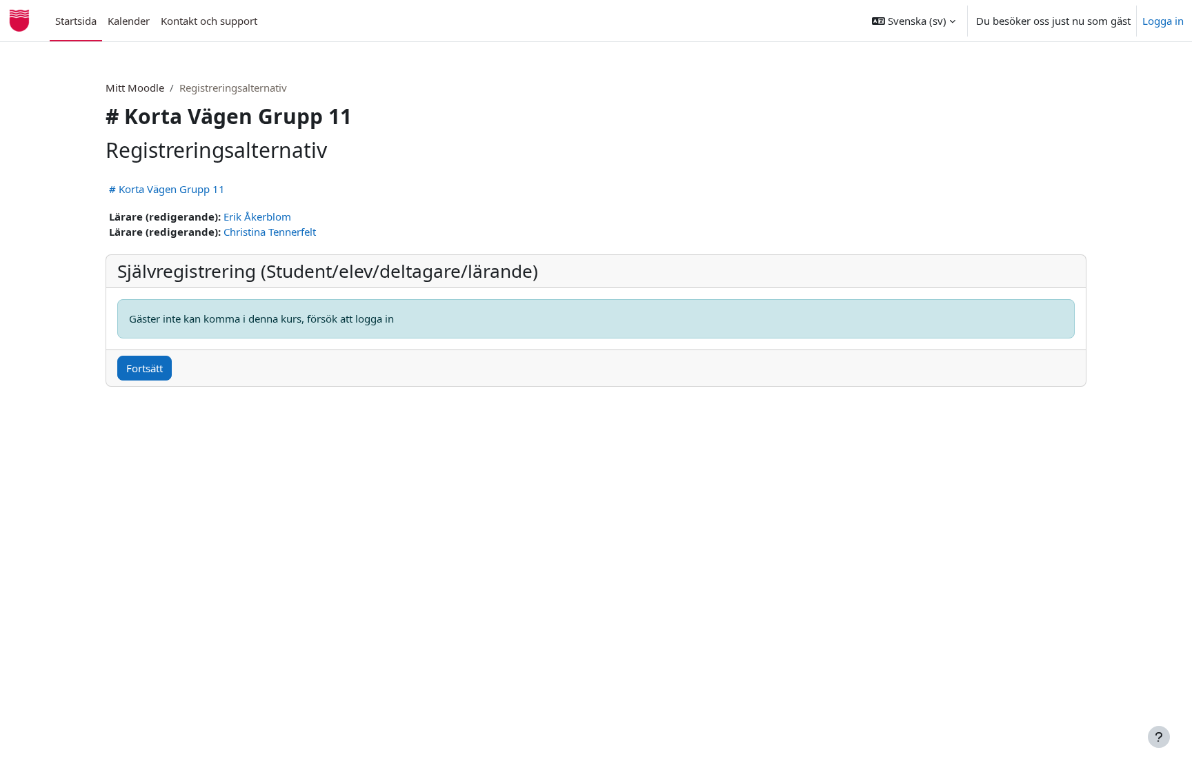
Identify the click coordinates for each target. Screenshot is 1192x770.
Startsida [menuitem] (76, 21)
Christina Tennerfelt (269, 232)
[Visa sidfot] (1159, 737)
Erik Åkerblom (257, 216)
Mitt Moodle (135, 87)
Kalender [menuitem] (129, 21)
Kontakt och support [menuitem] (209, 21)
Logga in (1163, 21)
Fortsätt (144, 368)
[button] (913, 20)
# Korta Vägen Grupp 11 (167, 189)
